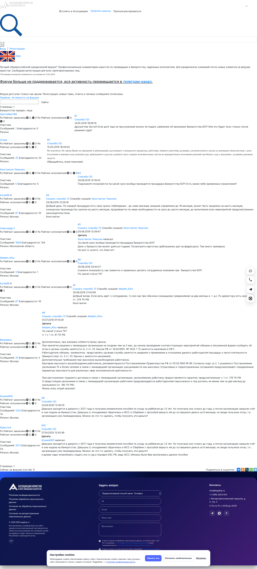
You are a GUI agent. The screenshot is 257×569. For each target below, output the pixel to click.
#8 (43, 312)
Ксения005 (6, 396)
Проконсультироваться (127, 11)
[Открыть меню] (254, 6)
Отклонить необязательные (178, 558)
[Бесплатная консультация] (250, 271)
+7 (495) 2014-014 (218, 494)
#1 (76, 115)
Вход (3, 48)
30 (16, 357)
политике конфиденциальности (121, 562)
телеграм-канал (137, 81)
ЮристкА (5, 427)
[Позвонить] (250, 280)
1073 (18, 445)
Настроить (201, 558)
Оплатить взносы (101, 10)
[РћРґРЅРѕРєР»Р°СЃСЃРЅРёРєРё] (243, 469)
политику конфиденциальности (135, 543)
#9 (43, 397)
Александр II (7, 228)
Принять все (153, 558)
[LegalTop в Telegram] (231, 6)
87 (16, 212)
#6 (79, 259)
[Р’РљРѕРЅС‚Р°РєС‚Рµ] (238, 469)
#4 (47, 195)
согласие (118, 543)
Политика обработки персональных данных (26, 500)
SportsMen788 (8, 114)
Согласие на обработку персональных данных (27, 508)
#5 (79, 224)
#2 (48, 139)
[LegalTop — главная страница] (30, 486)
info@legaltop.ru (217, 490)
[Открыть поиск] (11, 24)
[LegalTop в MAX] (239, 6)
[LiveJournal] (247, 469)
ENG (18, 56)
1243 (18, 410)
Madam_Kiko (7, 257)
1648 (18, 242)
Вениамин (6, 339)
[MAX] (250, 298)
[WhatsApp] (251, 469)
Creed (3, 139)
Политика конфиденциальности (24, 495)
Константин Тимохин (12, 169)
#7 (74, 285)
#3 (79, 173)
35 (16, 157)
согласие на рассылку (150, 549)
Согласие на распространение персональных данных (24, 515)
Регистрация (17, 48)
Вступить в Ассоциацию (73, 11)
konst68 (4, 195)
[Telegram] (255, 469)
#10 (43, 425)
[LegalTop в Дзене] (246, 6)
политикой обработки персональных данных (134, 545)
